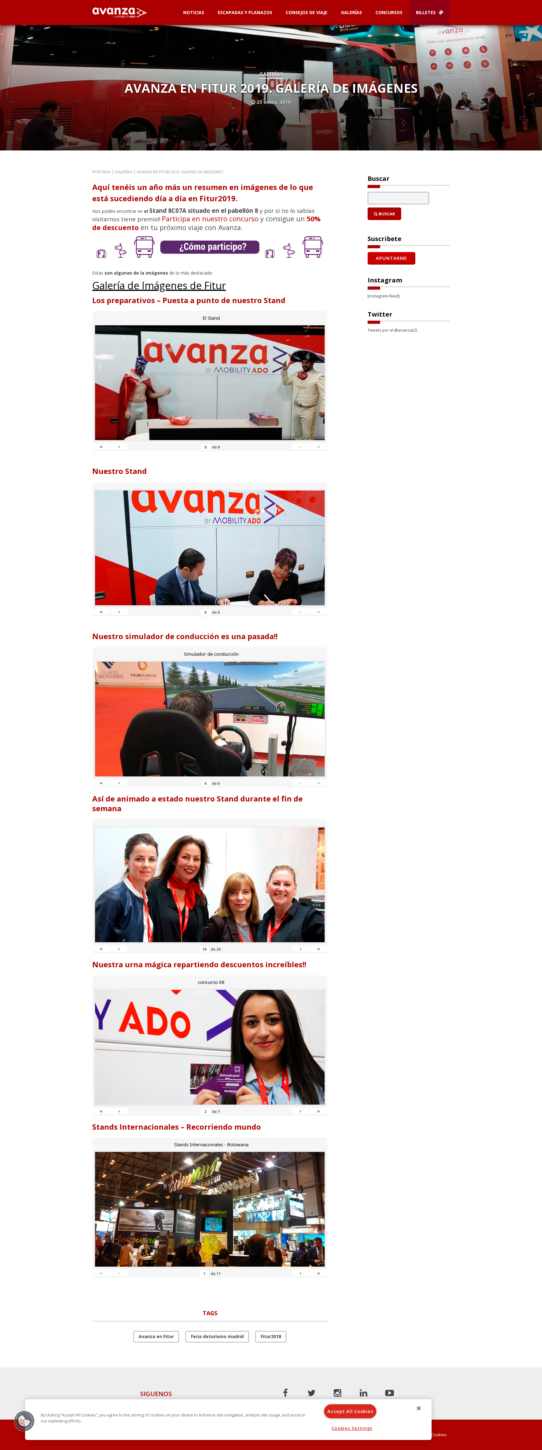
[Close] (419, 1408)
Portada (101, 172)
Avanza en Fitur (156, 1336)
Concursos (388, 12)
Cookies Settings (352, 1428)
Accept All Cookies (350, 1411)
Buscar (386, 214)
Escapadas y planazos (245, 12)
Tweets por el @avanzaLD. (393, 330)
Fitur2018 (271, 1336)
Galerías (351, 12)
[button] (24, 1421)
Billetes (426, 12)
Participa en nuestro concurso (210, 218)
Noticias (193, 12)
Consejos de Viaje (306, 12)
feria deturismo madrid (217, 1336)
